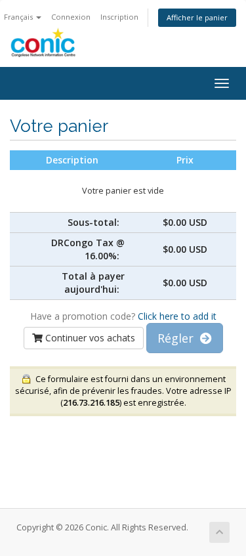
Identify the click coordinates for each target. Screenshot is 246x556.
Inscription (119, 17)
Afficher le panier (197, 17)
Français (19, 17)
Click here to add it (177, 316)
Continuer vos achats (89, 337)
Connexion (71, 17)
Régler (178, 338)
